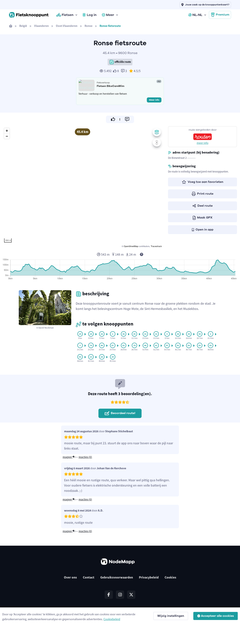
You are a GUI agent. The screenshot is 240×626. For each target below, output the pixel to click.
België (23, 26)
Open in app (204, 229)
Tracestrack (156, 246)
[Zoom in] (7, 130)
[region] (82, 187)
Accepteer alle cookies (217, 616)
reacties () (85, 457)
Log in (92, 15)
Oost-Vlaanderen (66, 26)
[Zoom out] (7, 136)
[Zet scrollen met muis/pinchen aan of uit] (157, 142)
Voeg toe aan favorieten (205, 182)
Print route (205, 194)
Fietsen (68, 15)
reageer (68, 457)
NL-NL (197, 15)
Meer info (154, 99)
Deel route (205, 206)
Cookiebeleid (112, 619)
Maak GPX (204, 217)
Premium (222, 15)
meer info (202, 143)
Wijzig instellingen (170, 616)
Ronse (88, 26)
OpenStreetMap (131, 246)
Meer (110, 15)
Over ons (70, 577)
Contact (88, 577)
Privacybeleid (149, 577)
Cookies (170, 577)
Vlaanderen (41, 26)
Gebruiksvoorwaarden (116, 577)
